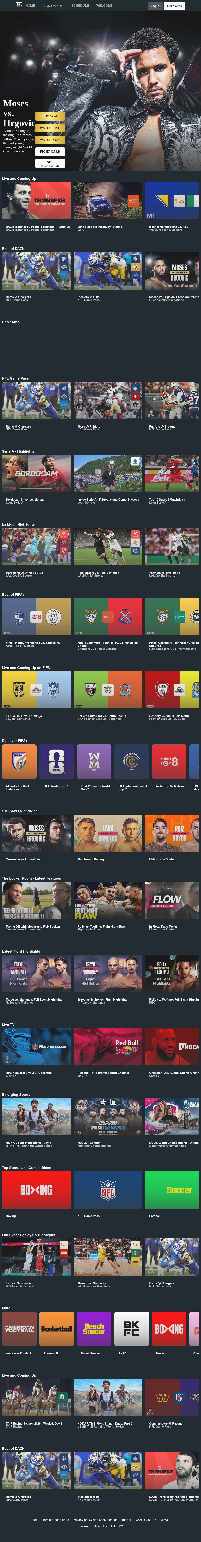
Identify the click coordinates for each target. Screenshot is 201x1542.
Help (35, 1520)
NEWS (164, 1520)
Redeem (84, 1526)
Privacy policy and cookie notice (95, 1520)
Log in (155, 6)
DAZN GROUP (145, 1520)
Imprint (126, 1520)
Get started (174, 6)
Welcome (104, 5)
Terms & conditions (55, 1520)
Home (30, 5)
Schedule (80, 5)
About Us (100, 1526)
